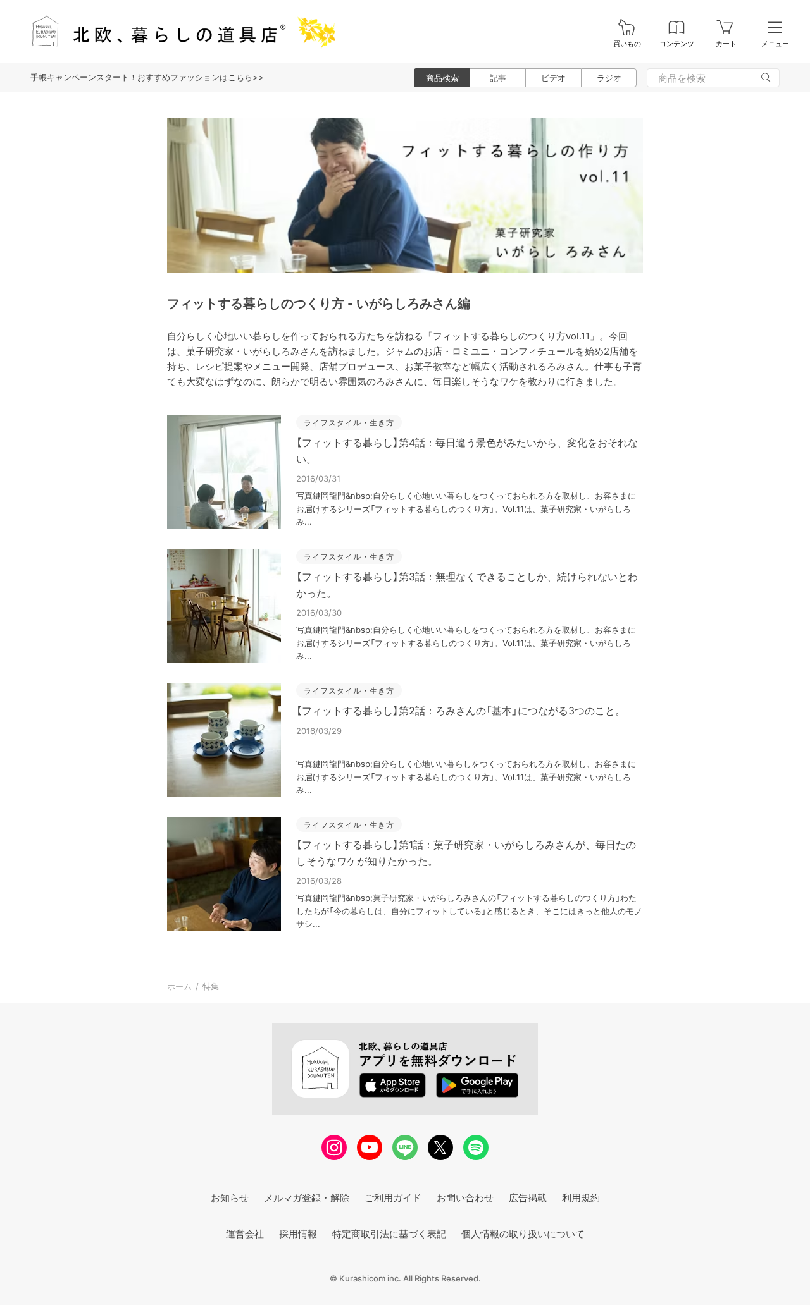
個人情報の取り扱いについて (523, 1234)
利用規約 (581, 1198)
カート (726, 44)
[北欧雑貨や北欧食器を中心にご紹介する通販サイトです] (177, 31)
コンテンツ (676, 44)
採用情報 (298, 1234)
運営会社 (245, 1234)
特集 (210, 986)
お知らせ (230, 1198)
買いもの (627, 44)
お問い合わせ (465, 1198)
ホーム (179, 986)
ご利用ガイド (392, 1198)
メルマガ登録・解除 (306, 1198)
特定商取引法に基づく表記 (389, 1234)
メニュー (775, 44)
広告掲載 (528, 1198)
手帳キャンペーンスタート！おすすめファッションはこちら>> (147, 77)
